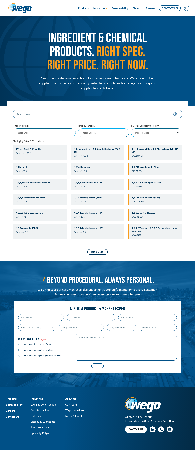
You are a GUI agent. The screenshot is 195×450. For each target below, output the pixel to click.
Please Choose (24, 132)
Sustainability (14, 404)
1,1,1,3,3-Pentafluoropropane (88, 182)
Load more (97, 251)
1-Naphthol (21, 167)
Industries (37, 398)
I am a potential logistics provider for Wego (42, 356)
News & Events (74, 416)
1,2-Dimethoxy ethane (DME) (88, 197)
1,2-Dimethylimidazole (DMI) (146, 197)
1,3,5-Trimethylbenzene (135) (88, 228)
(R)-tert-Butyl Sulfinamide (28, 149)
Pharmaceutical (40, 427)
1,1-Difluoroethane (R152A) (145, 167)
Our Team (71, 404)
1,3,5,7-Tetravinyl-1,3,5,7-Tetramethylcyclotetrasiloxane (155, 229)
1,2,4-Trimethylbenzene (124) (88, 212)
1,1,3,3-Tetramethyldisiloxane (30, 197)
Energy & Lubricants (43, 421)
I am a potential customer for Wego (38, 344)
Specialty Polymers (42, 433)
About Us (70, 398)
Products (11, 398)
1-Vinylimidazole (82, 167)
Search (175, 114)
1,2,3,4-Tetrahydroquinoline (29, 212)
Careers (10, 410)
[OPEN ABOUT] (140, 8)
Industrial (36, 416)
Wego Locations (74, 410)
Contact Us (12, 416)
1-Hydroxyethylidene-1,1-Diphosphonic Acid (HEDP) (155, 150)
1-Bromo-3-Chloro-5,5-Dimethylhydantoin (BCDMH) (97, 150)
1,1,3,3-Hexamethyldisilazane (146, 182)
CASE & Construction (43, 404)
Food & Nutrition (40, 410)
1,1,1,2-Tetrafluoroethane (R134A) (33, 182)
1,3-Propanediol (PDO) (27, 228)
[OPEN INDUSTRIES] (106, 8)
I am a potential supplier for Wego (38, 350)
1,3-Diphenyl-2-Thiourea (143, 212)
